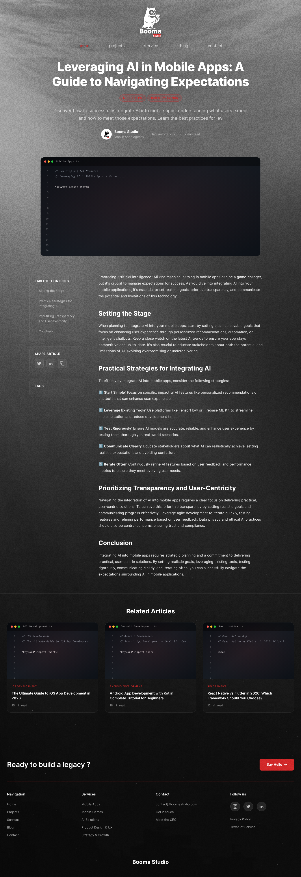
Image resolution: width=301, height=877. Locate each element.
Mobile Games (92, 812)
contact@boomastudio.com (176, 804)
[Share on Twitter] (39, 363)
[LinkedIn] (261, 806)
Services (13, 819)
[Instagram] (235, 806)
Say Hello (274, 764)
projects (117, 45)
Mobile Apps (91, 804)
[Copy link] (62, 363)
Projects (13, 812)
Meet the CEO (166, 819)
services (152, 45)
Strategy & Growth (95, 835)
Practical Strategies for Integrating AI (55, 303)
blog (184, 45)
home (83, 45)
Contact (13, 835)
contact (215, 45)
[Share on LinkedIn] (50, 363)
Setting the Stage (51, 290)
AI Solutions (90, 819)
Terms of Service (242, 827)
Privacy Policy (240, 819)
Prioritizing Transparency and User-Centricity (57, 318)
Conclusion (46, 331)
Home (11, 804)
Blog (10, 827)
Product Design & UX (97, 827)
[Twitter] (248, 806)
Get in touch (165, 812)
